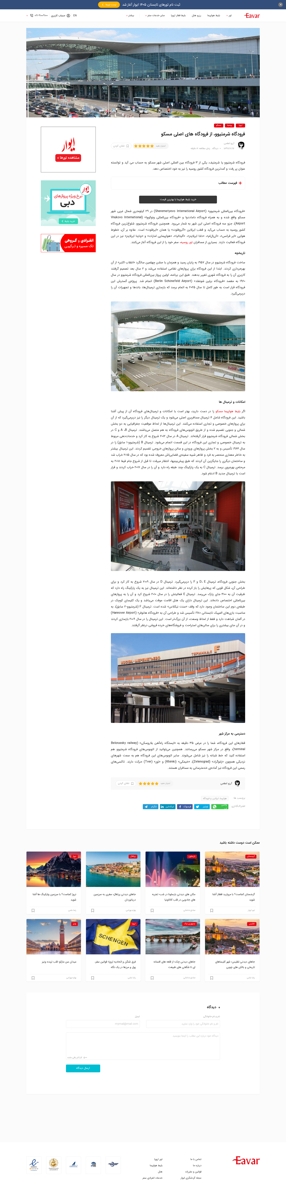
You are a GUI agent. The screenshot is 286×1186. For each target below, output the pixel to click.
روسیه (229, 125)
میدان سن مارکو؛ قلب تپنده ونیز (59, 962)
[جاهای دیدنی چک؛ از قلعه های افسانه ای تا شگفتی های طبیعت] (173, 936)
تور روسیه (187, 242)
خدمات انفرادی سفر (152, 1178)
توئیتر (205, 806)
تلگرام (154, 806)
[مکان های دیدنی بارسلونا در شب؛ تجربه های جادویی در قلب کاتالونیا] (173, 869)
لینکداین (170, 806)
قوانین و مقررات (193, 1172)
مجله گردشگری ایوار (191, 1178)
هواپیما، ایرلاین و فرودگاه (215, 798)
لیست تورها (110, 5)
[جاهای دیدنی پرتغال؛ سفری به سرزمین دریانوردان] (113, 869)
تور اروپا (158, 1159)
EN (75, 15)
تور (230, 15)
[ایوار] (252, 15)
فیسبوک (187, 806)
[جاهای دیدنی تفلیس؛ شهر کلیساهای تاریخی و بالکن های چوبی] (232, 936)
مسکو (218, 125)
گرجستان (251, 856)
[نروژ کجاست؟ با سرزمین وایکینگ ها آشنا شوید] (53, 869)
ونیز (74, 924)
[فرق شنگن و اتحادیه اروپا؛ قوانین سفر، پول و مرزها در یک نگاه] (113, 936)
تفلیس (252, 924)
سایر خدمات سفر (156, 15)
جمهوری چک (189, 924)
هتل (160, 1172)
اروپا (240, 125)
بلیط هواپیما (213, 15)
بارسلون (192, 856)
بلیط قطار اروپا (178, 15)
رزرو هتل (196, 15)
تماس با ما (195, 1159)
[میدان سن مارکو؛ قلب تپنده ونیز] (53, 936)
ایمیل (137, 1016)
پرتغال (133, 856)
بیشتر (131, 15)
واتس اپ (224, 806)
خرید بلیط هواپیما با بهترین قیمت (178, 199)
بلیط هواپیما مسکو (228, 411)
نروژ (74, 856)
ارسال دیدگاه (83, 1068)
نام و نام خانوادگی (211, 1016)
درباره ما (197, 1165)
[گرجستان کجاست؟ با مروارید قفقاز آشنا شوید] (232, 869)
